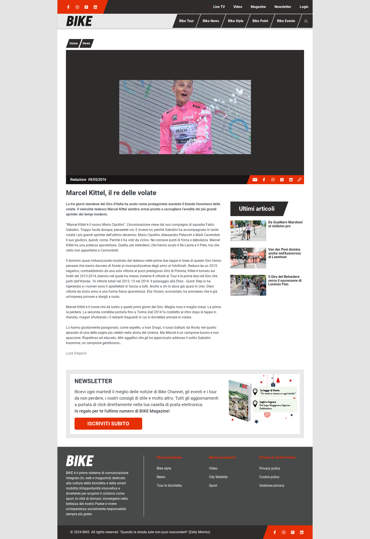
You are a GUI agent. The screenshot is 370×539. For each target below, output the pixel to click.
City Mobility (218, 477)
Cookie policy (269, 477)
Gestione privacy (271, 485)
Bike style (164, 468)
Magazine (258, 7)
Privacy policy (269, 468)
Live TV (219, 7)
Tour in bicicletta (169, 485)
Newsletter (283, 7)
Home (74, 43)
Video (237, 7)
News (86, 43)
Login (304, 7)
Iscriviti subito (108, 424)
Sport (213, 485)
